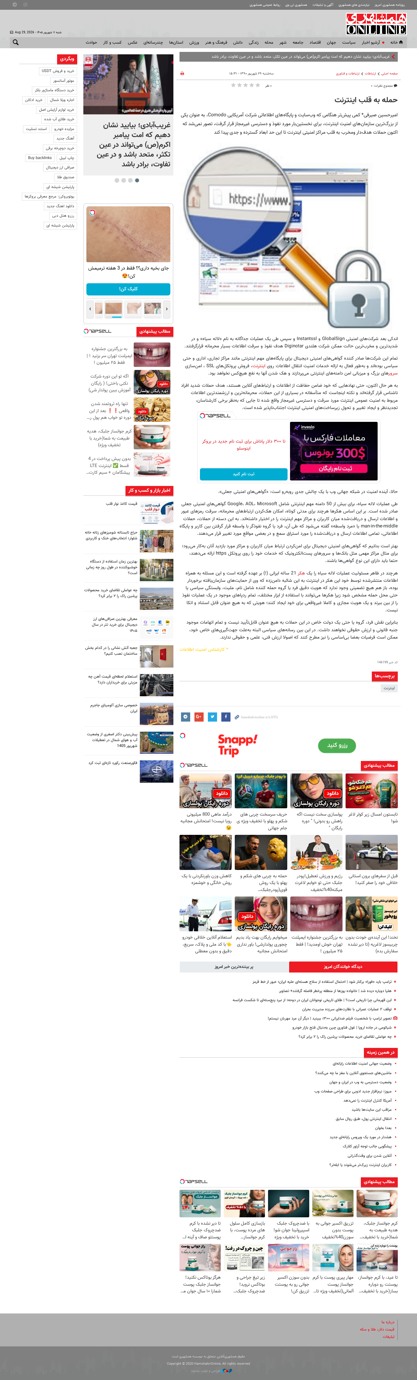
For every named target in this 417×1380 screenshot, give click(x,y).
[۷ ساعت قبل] (156, 512)
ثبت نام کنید (244, 474)
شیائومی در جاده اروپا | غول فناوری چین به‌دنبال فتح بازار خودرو (342, 1028)
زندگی (254, 42)
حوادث (91, 42)
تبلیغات (388, 1337)
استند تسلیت (36, 129)
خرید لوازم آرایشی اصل (56, 110)
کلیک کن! (128, 289)
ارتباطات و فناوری (348, 73)
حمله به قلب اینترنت (366, 100)
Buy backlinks (40, 158)
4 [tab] (117, 180)
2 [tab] (130, 180)
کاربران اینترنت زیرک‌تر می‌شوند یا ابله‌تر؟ (360, 1165)
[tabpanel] (128, 115)
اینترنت (258, 366)
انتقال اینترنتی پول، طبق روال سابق (364, 1119)
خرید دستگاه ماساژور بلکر (54, 90)
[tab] (343, 967)
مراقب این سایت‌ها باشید (372, 1110)
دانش (238, 42)
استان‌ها (176, 42)
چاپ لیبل (67, 158)
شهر (283, 42)
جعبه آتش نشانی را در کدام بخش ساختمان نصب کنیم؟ (111, 651)
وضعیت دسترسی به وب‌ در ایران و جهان (360, 1082)
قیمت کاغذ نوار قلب (121, 504)
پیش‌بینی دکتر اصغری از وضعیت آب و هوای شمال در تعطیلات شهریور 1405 (112, 740)
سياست (349, 42)
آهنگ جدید (65, 139)
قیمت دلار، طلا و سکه (377, 1330)
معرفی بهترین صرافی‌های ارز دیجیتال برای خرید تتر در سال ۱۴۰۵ (114, 625)
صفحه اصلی (389, 73)
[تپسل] (202, 416)
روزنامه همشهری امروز (390, 5)
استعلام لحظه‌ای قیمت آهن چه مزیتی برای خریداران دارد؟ (112, 680)
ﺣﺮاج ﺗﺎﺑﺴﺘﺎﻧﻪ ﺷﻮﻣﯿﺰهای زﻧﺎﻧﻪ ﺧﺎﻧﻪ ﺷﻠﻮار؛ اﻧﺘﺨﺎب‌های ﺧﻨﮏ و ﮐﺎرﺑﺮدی (111, 535)
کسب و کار (112, 42)
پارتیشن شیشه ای (60, 187)
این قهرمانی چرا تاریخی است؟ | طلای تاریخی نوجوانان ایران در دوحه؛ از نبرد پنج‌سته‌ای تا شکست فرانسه (312, 1000)
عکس (132, 42)
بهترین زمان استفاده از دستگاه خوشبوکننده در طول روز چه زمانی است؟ (111, 567)
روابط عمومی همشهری (265, 5)
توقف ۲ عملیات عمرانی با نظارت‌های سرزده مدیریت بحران (347, 1009)
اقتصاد (315, 42)
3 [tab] (123, 180)
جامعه (298, 42)
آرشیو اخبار (371, 42)
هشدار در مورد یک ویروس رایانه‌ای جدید (361, 1137)
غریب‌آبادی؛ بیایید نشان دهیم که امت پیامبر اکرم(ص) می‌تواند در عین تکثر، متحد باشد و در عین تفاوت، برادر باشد (133, 145)
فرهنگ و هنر (216, 42)
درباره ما (388, 1322)
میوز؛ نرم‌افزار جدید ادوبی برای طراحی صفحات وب (353, 1091)
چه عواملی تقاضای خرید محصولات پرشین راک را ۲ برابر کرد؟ (345, 1037)
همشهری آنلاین (373, 23)
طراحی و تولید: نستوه (206, 1371)
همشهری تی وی (296, 5)
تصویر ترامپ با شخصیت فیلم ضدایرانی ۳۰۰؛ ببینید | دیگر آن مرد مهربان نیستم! (330, 1019)
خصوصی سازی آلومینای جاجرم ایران (113, 708)
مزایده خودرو (64, 129)
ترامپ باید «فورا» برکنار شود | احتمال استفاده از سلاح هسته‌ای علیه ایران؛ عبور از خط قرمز (322, 982)
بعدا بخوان (383, 1128)
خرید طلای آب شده (59, 119)
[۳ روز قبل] (156, 685)
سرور (393, 373)
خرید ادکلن (33, 100)
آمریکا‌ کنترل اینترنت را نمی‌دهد (367, 1101)
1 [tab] (137, 180)
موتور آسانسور (63, 81)
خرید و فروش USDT (58, 71)
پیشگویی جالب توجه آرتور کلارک (367, 1146)
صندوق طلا (65, 177)
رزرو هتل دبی (63, 216)
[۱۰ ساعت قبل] (156, 541)
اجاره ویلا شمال (62, 100)
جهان (331, 42)
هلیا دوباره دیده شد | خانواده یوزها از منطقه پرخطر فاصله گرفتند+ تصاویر (335, 991)
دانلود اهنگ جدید (60, 206)
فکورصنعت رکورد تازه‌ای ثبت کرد (113, 763)
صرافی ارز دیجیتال (60, 168)
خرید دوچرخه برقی (60, 148)
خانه (394, 42)
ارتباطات (370, 73)
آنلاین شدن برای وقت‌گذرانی (370, 1156)
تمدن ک (383, 57)
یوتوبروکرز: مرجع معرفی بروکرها (49, 197)
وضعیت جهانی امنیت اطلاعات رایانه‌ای (362, 1064)
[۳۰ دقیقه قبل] (128, 84)
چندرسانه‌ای (153, 42)
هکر (300, 573)
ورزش (194, 42)
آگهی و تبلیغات (323, 5)
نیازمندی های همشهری (354, 5)
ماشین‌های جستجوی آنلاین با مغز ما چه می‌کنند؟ (353, 1073)
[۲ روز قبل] (156, 627)
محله (269, 42)
